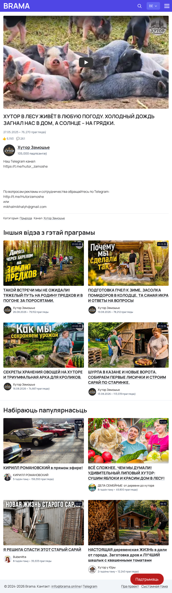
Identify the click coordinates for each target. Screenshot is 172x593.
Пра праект (130, 586)
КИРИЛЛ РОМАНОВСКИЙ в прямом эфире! (43, 467)
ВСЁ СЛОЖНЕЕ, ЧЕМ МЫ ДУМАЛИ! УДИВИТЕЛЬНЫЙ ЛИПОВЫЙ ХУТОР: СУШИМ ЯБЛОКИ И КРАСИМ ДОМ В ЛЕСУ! (126, 473)
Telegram (90, 586)
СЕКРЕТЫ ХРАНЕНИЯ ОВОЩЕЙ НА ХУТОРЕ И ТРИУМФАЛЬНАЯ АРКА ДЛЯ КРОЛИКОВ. (43, 374)
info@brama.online (66, 586)
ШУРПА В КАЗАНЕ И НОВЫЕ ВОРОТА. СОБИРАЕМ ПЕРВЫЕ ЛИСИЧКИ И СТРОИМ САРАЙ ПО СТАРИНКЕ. (127, 377)
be (151, 6)
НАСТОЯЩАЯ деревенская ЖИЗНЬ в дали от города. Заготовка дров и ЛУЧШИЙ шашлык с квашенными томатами (127, 555)
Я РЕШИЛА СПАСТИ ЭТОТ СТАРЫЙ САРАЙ (42, 549)
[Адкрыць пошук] (139, 6)
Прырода (26, 218)
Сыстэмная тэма (154, 586)
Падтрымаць (147, 579)
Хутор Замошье (54, 218)
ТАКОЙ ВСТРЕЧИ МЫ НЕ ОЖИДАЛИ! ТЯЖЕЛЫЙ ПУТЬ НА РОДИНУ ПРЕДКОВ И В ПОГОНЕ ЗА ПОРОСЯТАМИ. (43, 295)
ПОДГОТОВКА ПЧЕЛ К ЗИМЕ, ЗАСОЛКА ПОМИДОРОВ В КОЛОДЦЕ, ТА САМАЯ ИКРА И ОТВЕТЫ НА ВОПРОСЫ (128, 295)
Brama (16, 6)
